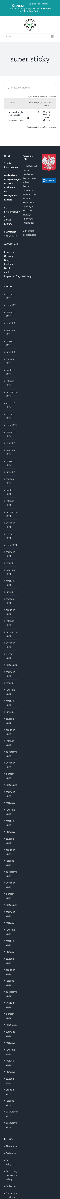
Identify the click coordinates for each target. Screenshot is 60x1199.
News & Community (18, 120)
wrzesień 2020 (10, 1004)
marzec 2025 (10, 463)
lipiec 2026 (11, 305)
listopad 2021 (10, 862)
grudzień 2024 (10, 492)
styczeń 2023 (10, 720)
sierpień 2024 (10, 536)
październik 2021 (11, 873)
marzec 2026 (10, 343)
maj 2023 (10, 682)
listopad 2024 (10, 503)
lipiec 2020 (11, 1024)
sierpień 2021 (10, 895)
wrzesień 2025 (10, 405)
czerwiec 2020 (10, 1033)
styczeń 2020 (10, 1080)
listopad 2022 (10, 743)
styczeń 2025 (10, 481)
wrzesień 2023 (10, 645)
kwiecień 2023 (10, 691)
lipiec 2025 (11, 425)
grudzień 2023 (10, 611)
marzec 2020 (10, 1062)
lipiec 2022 (11, 784)
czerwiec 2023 (10, 673)
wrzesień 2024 (10, 525)
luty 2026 (10, 352)
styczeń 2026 (10, 361)
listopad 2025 (10, 383)
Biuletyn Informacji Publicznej (28, 218)
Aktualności (11, 1146)
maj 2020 (10, 1042)
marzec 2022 (10, 822)
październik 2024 (11, 514)
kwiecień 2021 (10, 931)
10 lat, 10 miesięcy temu (46, 114)
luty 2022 (10, 831)
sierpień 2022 (10, 775)
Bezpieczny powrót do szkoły (11, 1175)
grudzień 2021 (10, 851)
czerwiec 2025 (10, 434)
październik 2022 (11, 753)
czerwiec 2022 (10, 793)
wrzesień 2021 (10, 884)
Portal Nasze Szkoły (29, 180)
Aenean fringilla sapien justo (16, 113)
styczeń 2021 (10, 960)
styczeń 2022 (10, 840)
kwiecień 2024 (10, 572)
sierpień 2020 (10, 1015)
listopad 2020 (10, 982)
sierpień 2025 (10, 416)
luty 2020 (10, 1071)
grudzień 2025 (10, 372)
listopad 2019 (10, 1102)
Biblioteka (11, 1186)
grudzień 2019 (10, 1091)
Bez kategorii (10, 1162)
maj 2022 (10, 802)
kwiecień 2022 (10, 811)
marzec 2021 (10, 942)
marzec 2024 (10, 582)
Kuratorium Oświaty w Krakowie (29, 206)
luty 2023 (10, 711)
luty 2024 (10, 591)
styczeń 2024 (10, 601)
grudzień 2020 (10, 971)
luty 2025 (10, 471)
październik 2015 (11, 1124)
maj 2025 (10, 443)
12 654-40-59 (10, 235)
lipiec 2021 (11, 904)
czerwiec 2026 (10, 314)
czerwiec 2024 (10, 553)
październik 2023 (11, 634)
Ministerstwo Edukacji (30, 196)
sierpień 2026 (10, 296)
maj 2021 (10, 922)
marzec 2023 (10, 702)
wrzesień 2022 (10, 764)
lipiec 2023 (11, 664)
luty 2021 (10, 951)
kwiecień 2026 (10, 332)
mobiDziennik (30, 166)
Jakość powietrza (28, 172)
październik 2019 (11, 1113)
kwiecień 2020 (10, 1051)
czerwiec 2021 (10, 913)
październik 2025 (11, 394)
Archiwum (11, 1153)
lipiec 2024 (11, 545)
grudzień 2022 (10, 731)
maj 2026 (10, 323)
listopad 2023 (10, 623)
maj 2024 (10, 562)
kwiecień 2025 (10, 452)
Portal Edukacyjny (29, 188)
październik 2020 (11, 993)
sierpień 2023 (10, 656)
